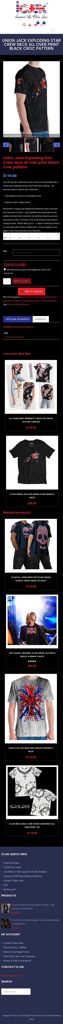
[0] (35, 25)
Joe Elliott (46, 297)
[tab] (17, 319)
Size (5, 251)
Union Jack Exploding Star (46, 301)
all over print (13, 304)
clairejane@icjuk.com (11, 975)
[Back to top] (54, 1015)
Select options (31, 394)
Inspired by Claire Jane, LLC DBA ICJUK (31, 10)
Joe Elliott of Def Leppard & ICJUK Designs (25, 871)
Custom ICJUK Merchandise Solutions (23, 876)
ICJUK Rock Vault (12, 867)
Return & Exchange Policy (16, 952)
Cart (6, 885)
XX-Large (19, 337)
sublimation (24, 304)
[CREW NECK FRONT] (31, 145)
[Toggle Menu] (53, 30)
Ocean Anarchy (27, 301)
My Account (10, 889)
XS (14, 337)
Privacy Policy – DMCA (15, 947)
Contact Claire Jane (13, 880)
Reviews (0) (40, 319)
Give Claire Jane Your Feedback (19, 956)
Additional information (17, 319)
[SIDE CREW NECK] (16, 145)
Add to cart (21, 281)
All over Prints (27, 297)
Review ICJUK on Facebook (17, 960)
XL (11, 337)
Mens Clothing (14, 301)
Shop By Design (11, 862)
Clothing (37, 297)
